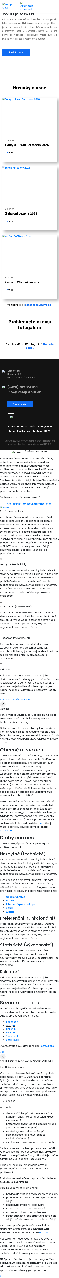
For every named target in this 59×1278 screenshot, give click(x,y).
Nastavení (46, 504)
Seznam (11, 1032)
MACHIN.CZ (45, 444)
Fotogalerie (45, 426)
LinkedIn (11, 1029)
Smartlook (12, 1036)
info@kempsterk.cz (24, 392)
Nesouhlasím (32, 504)
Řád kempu (23, 430)
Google (10, 1025)
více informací (16, 52)
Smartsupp (12, 1040)
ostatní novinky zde (38, 305)
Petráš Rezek (47, 1046)
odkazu (43, 1232)
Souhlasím (24, 699)
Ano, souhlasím (16, 504)
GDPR (47, 430)
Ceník (11, 430)
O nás (11, 426)
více (10, 152)
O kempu (22, 426)
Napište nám (20, 403)
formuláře (6, 830)
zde (40, 823)
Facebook (12, 1021)
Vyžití (33, 426)
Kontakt (37, 430)
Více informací (9, 699)
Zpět (3, 1052)
